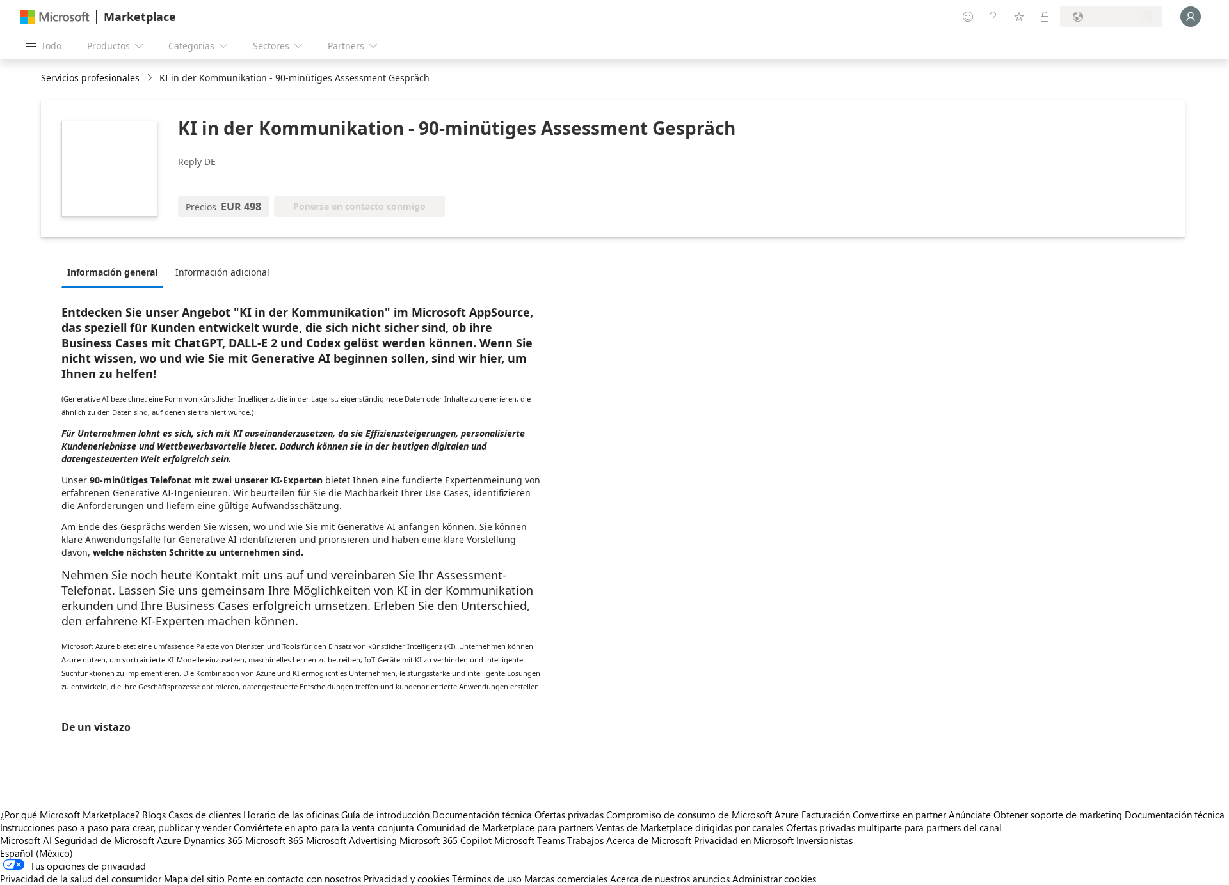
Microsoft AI (26, 840)
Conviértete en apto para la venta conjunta (324, 827)
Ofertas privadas (569, 814)
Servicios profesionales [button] (90, 78)
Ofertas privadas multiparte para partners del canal (894, 827)
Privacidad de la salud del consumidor (80, 878)
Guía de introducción (385, 814)
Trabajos (585, 840)
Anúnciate (970, 814)
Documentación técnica (482, 814)
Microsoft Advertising (351, 840)
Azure (169, 840)
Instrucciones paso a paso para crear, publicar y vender (115, 827)
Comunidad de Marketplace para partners (505, 827)
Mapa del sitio (194, 878)
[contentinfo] (151, 78)
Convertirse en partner (899, 814)
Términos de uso (487, 878)
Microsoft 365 (274, 840)
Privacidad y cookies (406, 878)
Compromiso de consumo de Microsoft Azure (703, 814)
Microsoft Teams (529, 840)
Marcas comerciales (565, 878)
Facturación (825, 814)
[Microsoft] (55, 17)
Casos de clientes (204, 814)
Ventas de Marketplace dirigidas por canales (689, 827)
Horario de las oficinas (291, 814)
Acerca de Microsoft (648, 840)
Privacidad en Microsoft (744, 840)
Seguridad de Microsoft (104, 840)
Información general (112, 272)
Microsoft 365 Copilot (445, 840)
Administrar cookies (774, 878)
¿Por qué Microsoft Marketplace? (70, 814)
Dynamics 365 (213, 840)
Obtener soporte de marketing (1057, 814)
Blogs (154, 814)
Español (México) (36, 853)
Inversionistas (824, 840)
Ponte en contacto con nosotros (294, 878)
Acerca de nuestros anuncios (670, 878)
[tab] (115, 272)
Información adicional (222, 272)
